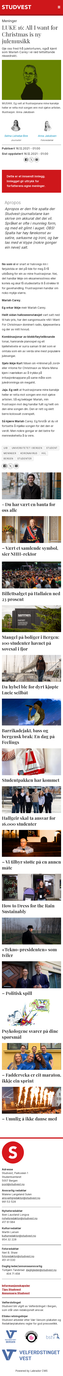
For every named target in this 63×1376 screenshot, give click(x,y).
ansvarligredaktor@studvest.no (21, 1198)
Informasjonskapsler (16, 1285)
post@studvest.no (13, 1184)
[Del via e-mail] (36, 159)
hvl (43, 453)
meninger (10, 453)
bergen (8, 458)
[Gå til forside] (16, 7)
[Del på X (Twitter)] (31, 159)
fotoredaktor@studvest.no (18, 1256)
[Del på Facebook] (26, 159)
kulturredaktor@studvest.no (19, 1235)
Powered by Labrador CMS (31, 1370)
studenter (24, 458)
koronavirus (28, 453)
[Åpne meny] (59, 7)
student (51, 448)
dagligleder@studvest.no (41, 1270)
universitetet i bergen (27, 448)
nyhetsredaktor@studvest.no (20, 1218)
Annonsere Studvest (16, 1293)
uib (5, 448)
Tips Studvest (11, 1289)
